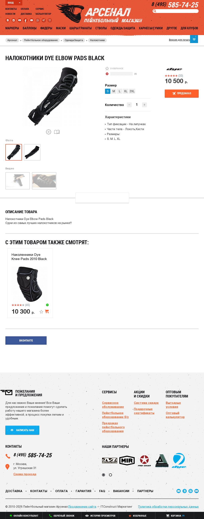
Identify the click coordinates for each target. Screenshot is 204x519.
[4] (174, 76)
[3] (171, 76)
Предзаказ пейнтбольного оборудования (113, 427)
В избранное (116, 68)
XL (125, 91)
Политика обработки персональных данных (168, 506)
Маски (61, 28)
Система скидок (146, 402)
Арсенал (12, 40)
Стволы (101, 28)
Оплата (25, 9)
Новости (10, 14)
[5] (176, 76)
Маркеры (12, 28)
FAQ (102, 491)
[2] (168, 76)
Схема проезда (24, 474)
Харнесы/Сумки (151, 28)
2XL (132, 91)
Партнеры (145, 491)
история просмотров (102, 515)
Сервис (40, 9)
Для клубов (189, 28)
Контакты (11, 9)
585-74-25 (32, 455)
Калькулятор (43, 14)
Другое (172, 28)
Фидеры (46, 28)
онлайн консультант (26, 515)
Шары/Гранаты (81, 28)
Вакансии (121, 491)
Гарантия (83, 491)
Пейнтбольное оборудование (41, 40)
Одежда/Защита (123, 28)
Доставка (26, 14)
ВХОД (11, 2)
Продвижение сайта (82, 506)
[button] (144, 104)
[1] (166, 76)
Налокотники (97, 40)
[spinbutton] (136, 104)
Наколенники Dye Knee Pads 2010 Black (29, 257)
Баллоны (29, 28)
